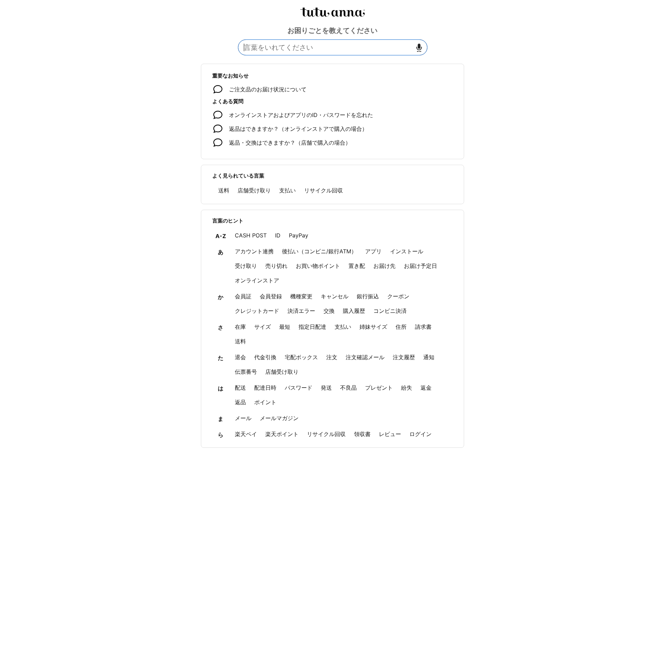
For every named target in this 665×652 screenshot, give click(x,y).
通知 (428, 357)
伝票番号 (246, 371)
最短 (284, 326)
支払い (287, 190)
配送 (240, 387)
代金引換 (265, 357)
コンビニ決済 (390, 310)
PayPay (298, 235)
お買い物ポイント (318, 265)
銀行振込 (368, 296)
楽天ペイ (246, 434)
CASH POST (251, 235)
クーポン (398, 296)
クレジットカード (257, 310)
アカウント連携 (254, 251)
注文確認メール (365, 357)
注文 (331, 357)
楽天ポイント (282, 434)
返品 (240, 402)
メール (243, 418)
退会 (240, 357)
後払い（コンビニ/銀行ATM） (319, 251)
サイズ (262, 326)
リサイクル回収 (323, 190)
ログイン (420, 434)
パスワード (298, 387)
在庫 (240, 326)
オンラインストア (257, 280)
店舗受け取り (254, 190)
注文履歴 (404, 357)
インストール (406, 251)
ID (278, 235)
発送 (326, 387)
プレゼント (379, 387)
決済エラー (301, 310)
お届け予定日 (420, 265)
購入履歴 (354, 310)
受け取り (246, 265)
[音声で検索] (419, 47)
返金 (426, 387)
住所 (401, 326)
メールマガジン (279, 418)
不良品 (348, 387)
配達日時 (265, 387)
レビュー (390, 434)
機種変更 (301, 296)
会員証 (243, 296)
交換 (329, 310)
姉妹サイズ (373, 326)
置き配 (356, 265)
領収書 (362, 434)
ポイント (265, 402)
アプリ (373, 251)
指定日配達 (312, 326)
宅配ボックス (301, 357)
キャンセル (334, 296)
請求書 (423, 326)
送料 (223, 190)
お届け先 (384, 265)
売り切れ (276, 265)
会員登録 (271, 296)
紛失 (406, 387)
